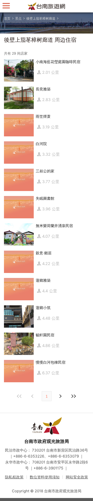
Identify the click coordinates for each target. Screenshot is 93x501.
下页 (33, 396)
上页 (60, 396)
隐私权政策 (14, 477)
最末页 (74, 396)
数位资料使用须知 (45, 477)
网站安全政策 (77, 477)
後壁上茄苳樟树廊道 (40, 18)
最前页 (20, 396)
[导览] (6, 5)
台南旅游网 (46, 6)
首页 (7, 18)
